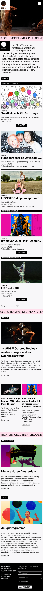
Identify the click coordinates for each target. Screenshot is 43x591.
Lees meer (5, 375)
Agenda (5, 78)
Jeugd (4, 497)
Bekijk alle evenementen (10, 306)
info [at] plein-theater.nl (6, 578)
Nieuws (5, 318)
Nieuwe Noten (7, 441)
